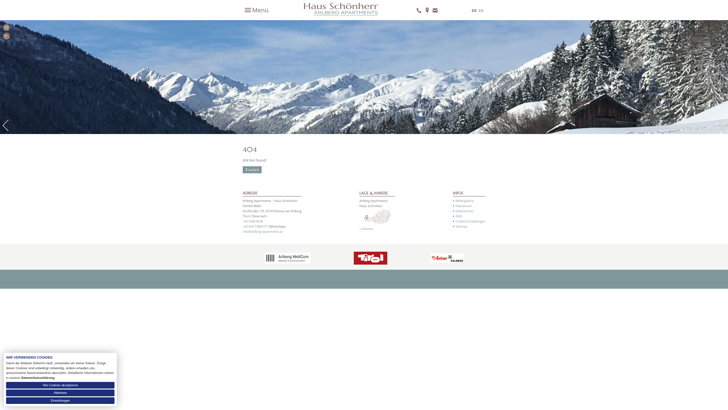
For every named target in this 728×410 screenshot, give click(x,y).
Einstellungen (60, 400)
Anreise (367, 229)
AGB (459, 216)
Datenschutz (465, 211)
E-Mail (435, 10)
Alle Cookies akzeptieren (60, 385)
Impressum (464, 206)
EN (481, 10)
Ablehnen (60, 393)
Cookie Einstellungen (470, 221)
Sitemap (461, 226)
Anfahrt (427, 10)
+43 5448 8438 (253, 221)
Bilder (6, 27)
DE (474, 10)
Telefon (419, 10)
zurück (253, 169)
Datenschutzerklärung (37, 378)
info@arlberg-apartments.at (263, 231)
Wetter (6, 36)
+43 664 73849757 (255, 226)
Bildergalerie (465, 201)
